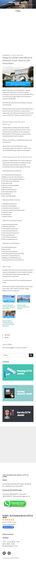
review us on (7, 527)
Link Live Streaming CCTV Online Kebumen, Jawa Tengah (9, 306)
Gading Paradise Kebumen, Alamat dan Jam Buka (23, 306)
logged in (12, 347)
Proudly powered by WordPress (11, 558)
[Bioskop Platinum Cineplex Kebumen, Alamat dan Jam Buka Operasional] (9, 314)
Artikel (7, 335)
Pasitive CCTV (18, 2)
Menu (19, 11)
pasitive (20, 55)
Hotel (7, 337)
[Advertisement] (18, 32)
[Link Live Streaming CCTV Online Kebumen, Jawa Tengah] (9, 299)
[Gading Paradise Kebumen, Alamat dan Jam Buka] (23, 299)
